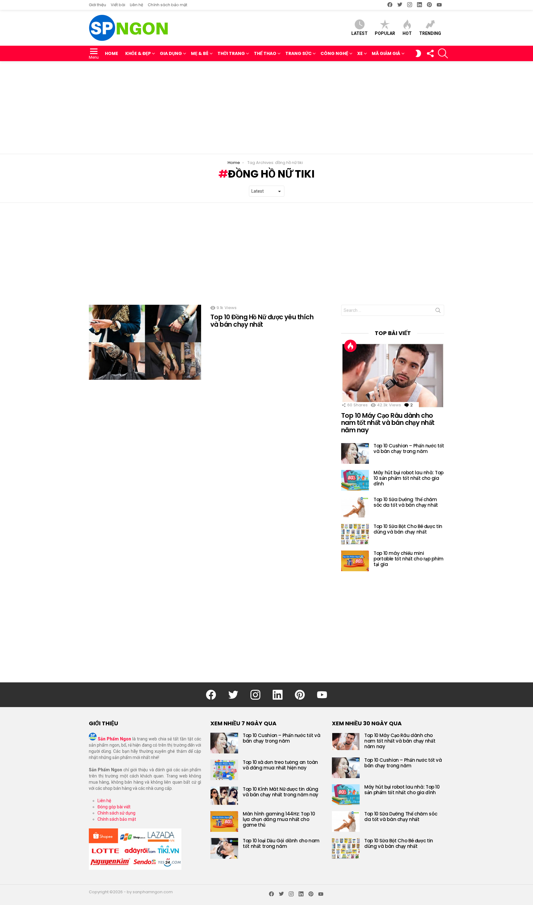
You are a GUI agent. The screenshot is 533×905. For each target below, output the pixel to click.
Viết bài (118, 5)
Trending (430, 33)
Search (438, 311)
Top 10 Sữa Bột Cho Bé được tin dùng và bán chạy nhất (408, 529)
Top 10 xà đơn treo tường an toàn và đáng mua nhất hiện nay (280, 765)
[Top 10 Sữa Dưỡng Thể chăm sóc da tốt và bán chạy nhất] (355, 507)
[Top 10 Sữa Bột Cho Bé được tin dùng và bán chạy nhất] (355, 534)
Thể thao (265, 53)
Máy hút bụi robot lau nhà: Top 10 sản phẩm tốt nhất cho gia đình (409, 478)
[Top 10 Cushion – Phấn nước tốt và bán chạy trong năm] (355, 453)
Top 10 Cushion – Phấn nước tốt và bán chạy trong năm (409, 448)
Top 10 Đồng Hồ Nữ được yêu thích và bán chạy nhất (261, 320)
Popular (385, 33)
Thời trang (231, 53)
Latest (359, 33)
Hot (407, 33)
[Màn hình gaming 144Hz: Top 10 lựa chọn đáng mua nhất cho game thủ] (224, 821)
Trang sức (298, 53)
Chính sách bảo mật (167, 5)
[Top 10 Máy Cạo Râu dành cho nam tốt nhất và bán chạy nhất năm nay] (392, 375)
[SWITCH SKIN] (418, 53)
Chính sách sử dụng (116, 813)
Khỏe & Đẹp (138, 53)
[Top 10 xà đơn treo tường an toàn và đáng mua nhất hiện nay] (224, 770)
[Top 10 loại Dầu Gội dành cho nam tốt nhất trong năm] (224, 848)
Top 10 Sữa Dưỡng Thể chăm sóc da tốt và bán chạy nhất (406, 502)
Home (111, 53)
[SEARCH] (443, 53)
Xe (360, 53)
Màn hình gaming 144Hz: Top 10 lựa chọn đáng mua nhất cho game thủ (279, 819)
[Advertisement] (266, 107)
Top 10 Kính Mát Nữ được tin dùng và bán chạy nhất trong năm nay (280, 792)
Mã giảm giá (386, 53)
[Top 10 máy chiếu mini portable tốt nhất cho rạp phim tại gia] (355, 561)
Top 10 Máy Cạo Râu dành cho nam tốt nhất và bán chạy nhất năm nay (388, 422)
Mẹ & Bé (200, 53)
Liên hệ (136, 5)
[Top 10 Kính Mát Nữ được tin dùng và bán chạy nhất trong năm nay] (224, 795)
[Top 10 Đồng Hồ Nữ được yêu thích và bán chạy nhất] (145, 342)
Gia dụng (171, 53)
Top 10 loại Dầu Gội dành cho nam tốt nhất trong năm (281, 843)
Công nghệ (334, 53)
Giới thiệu (97, 5)
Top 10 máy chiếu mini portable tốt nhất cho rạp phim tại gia (409, 559)
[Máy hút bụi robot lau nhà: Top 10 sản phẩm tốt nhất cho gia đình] (355, 480)
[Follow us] (430, 53)
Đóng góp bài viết (113, 806)
